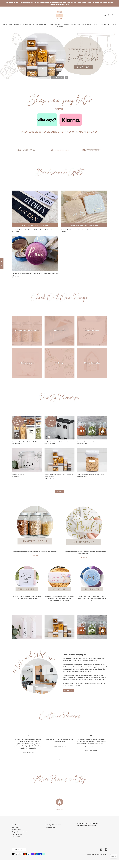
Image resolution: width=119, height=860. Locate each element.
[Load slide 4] (59, 759)
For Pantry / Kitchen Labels (53, 825)
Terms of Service (17, 834)
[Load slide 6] (63, 759)
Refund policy (16, 836)
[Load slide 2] (58, 77)
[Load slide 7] (65, 759)
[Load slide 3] (58, 759)
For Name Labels (50, 827)
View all (59, 491)
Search (14, 825)
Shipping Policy (16, 829)
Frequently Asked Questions (20, 832)
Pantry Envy (94, 854)
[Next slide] (62, 77)
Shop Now (35, 555)
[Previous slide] (53, 77)
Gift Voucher (16, 827)
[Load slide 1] (56, 77)
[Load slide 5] (61, 759)
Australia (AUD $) (19, 849)
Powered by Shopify (102, 854)
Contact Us (68, 690)
